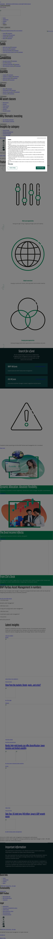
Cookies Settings (12, 167)
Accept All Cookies (40, 167)
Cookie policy (10, 164)
